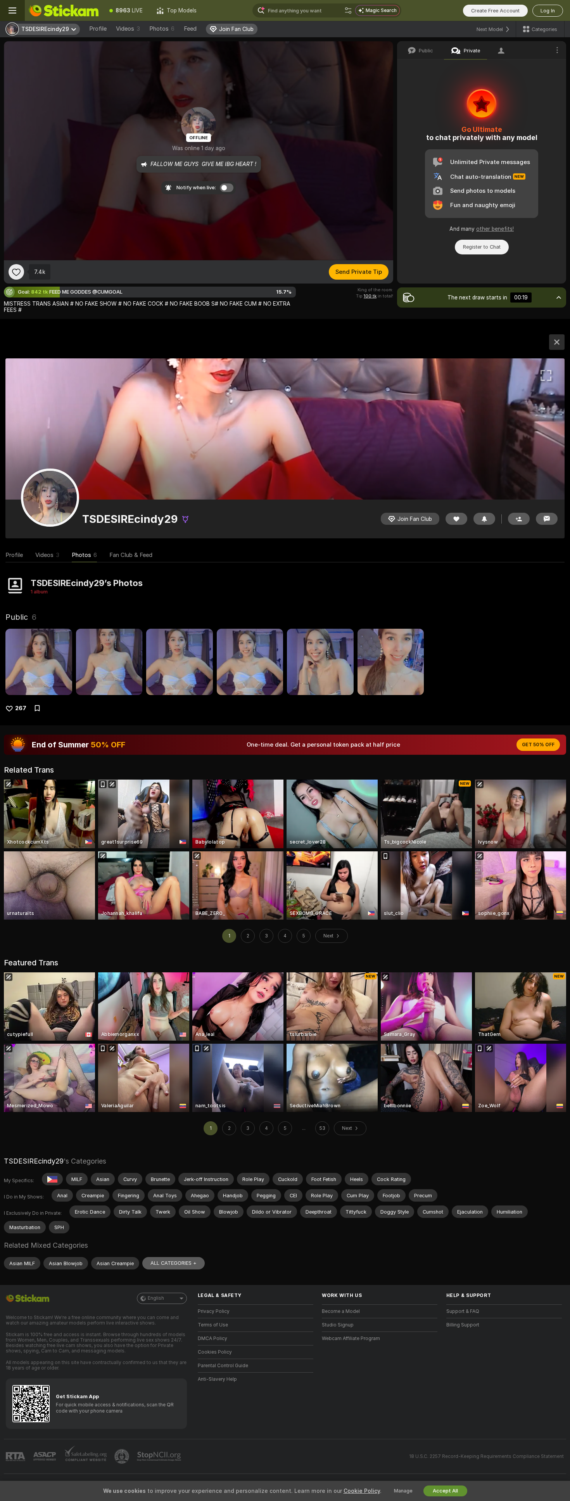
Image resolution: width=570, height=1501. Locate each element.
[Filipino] (52, 1179)
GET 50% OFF (538, 744)
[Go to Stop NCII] (160, 1456)
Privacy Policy (214, 1311)
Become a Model (341, 1311)
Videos (128, 28)
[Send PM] (547, 519)
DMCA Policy (212, 1338)
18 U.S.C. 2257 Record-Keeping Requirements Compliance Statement (486, 1456)
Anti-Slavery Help (217, 1379)
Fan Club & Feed (130, 555)
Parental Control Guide (223, 1365)
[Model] (557, 342)
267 (20, 708)
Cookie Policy (362, 1491)
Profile (98, 28)
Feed (190, 28)
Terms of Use (213, 1325)
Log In (548, 11)
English (156, 1298)
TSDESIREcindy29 (34, 1161)
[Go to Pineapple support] (122, 1456)
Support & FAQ (462, 1311)
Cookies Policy (215, 1352)
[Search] (348, 10)
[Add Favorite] (16, 272)
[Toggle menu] (12, 10)
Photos (161, 28)
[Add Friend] (519, 519)
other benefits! (495, 229)
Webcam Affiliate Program (351, 1338)
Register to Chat (482, 247)
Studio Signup (338, 1325)
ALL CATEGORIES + (173, 1263)
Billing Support (462, 1325)
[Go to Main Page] (63, 10)
